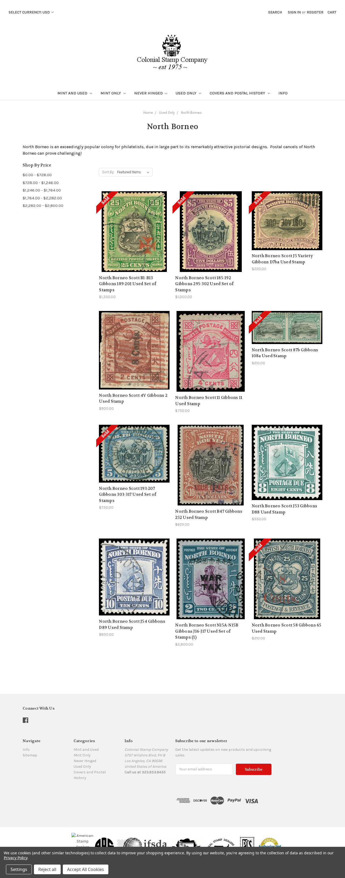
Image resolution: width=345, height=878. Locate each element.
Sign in (294, 12)
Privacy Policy (15, 857)
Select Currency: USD (30, 12)
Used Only (187, 93)
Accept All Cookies (85, 869)
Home (148, 113)
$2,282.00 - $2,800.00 (43, 205)
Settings (19, 869)
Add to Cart (134, 359)
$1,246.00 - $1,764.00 (42, 190)
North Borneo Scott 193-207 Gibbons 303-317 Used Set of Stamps (127, 494)
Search (275, 12)
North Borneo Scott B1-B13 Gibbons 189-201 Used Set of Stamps (127, 284)
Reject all (47, 869)
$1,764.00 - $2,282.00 (42, 198)
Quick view (134, 219)
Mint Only (111, 93)
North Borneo (191, 113)
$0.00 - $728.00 (37, 174)
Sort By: (108, 172)
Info (283, 93)
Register (315, 12)
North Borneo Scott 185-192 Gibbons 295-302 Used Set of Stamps (204, 284)
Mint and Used (72, 93)
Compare (132, 228)
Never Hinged (149, 93)
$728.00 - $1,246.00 (41, 182)
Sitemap (30, 755)
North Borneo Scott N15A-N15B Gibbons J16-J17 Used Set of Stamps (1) (206, 631)
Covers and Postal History (238, 93)
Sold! (134, 238)
